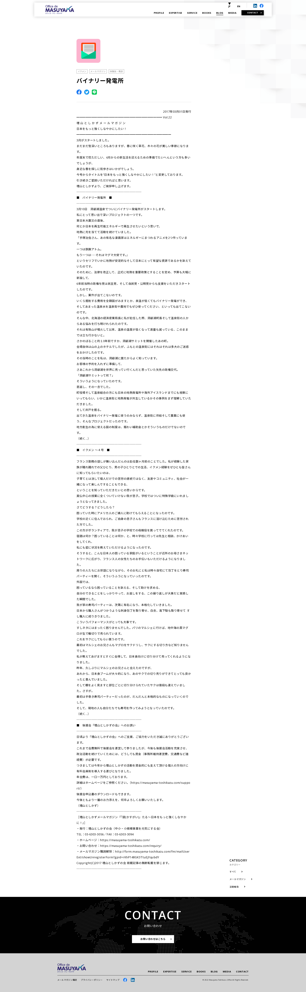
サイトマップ (112, 979)
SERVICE (186, 971)
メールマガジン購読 (67, 979)
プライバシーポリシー (92, 979)
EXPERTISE (169, 971)
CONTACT (242, 971)
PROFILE (153, 971)
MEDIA (227, 971)
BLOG (214, 971)
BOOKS (201, 971)
